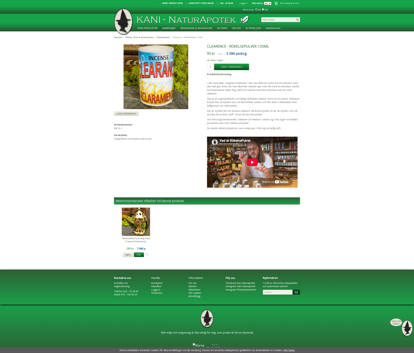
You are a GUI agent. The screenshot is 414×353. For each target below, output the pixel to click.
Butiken (222, 28)
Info (128, 254)
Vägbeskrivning (122, 286)
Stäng (291, 350)
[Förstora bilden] (156, 76)
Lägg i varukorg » (232, 66)
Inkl (259, 9)
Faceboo (230, 283)
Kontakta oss (121, 283)
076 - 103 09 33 (129, 294)
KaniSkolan (273, 28)
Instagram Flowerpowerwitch (241, 289)
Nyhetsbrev (194, 289)
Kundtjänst (157, 283)
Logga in (243, 3)
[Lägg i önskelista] (146, 254)
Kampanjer (168, 28)
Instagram (231, 286)
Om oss (192, 283)
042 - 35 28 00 (130, 291)
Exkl (266, 9)
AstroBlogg (253, 28)
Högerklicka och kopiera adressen (133, 138)
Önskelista (156, 292)
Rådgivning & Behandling (196, 28)
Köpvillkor (156, 286)
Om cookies (194, 292)
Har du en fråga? (396, 322)
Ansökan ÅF (144, 34)
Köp (139, 254)
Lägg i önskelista (126, 113)
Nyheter (192, 286)
